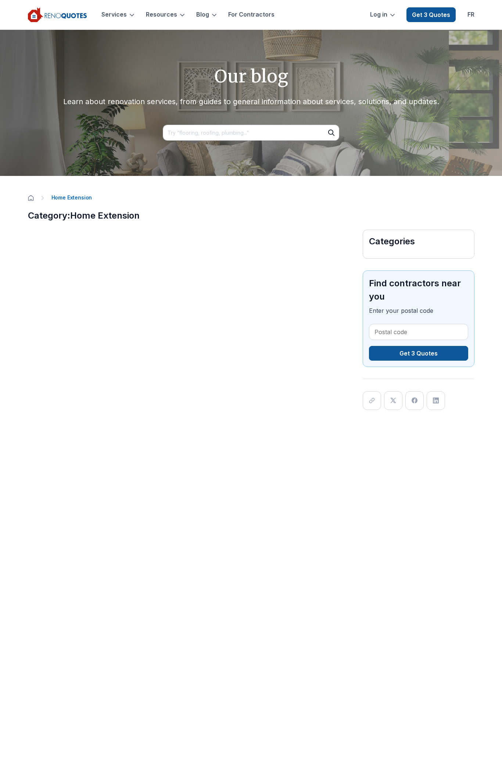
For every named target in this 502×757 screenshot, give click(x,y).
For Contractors (251, 14)
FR (470, 14)
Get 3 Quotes (431, 14)
